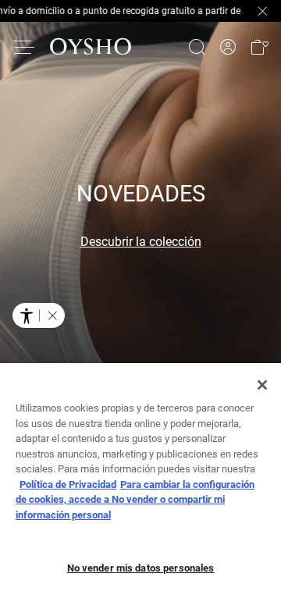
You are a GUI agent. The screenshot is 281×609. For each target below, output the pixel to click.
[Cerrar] (262, 385)
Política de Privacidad (68, 484)
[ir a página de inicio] (90, 47)
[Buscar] (196, 46)
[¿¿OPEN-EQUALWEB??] (38, 315)
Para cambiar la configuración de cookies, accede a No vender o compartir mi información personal (135, 500)
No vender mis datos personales (141, 568)
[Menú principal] (24, 46)
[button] (259, 46)
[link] (228, 47)
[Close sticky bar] (262, 11)
